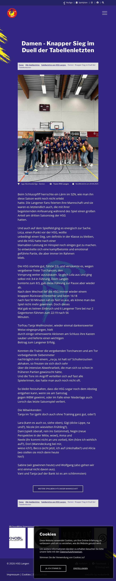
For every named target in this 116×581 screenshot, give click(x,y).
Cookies (26, 574)
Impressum (13, 574)
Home (21, 65)
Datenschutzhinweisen (71, 551)
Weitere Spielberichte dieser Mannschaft (58, 488)
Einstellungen (80, 568)
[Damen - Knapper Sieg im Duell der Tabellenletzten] (58, 128)
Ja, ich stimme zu (53, 568)
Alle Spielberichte (32, 65)
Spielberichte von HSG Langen (53, 65)
